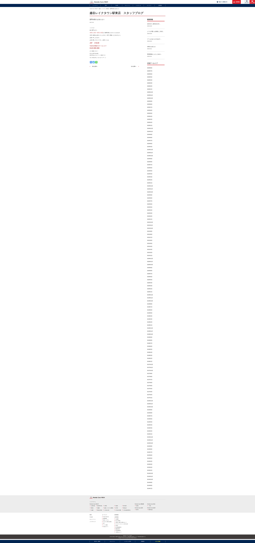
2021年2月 (149, 252)
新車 (106, 5)
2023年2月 (149, 179)
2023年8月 (149, 161)
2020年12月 (150, 258)
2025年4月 (149, 116)
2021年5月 (149, 243)
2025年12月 (150, 92)
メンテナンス (138, 5)
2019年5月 (149, 313)
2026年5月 (149, 77)
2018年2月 (149, 358)
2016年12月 (150, 400)
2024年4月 (149, 146)
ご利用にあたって (118, 532)
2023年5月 (149, 170)
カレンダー (247, 2)
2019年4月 (149, 316)
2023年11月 (150, 152)
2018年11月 (150, 331)
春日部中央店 (99, 505)
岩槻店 (98, 507)
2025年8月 (149, 104)
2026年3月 (149, 83)
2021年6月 (149, 240)
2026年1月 (149, 89)
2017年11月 (150, 367)
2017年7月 (149, 379)
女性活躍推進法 (118, 530)
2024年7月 (149, 140)
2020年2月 (149, 288)
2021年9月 (149, 231)
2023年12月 (150, 149)
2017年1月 (149, 397)
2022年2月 (149, 216)
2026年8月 (149, 67)
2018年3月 (149, 355)
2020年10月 (150, 264)
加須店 (116, 505)
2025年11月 (150, 95)
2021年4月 (149, 246)
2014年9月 (149, 482)
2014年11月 (150, 476)
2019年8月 (149, 304)
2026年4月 (149, 80)
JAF (103, 523)
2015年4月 (149, 461)
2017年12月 (150, 364)
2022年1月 (149, 219)
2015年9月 (149, 446)
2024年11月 (150, 131)
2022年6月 (149, 204)
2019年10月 (150, 300)
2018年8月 (149, 340)
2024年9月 (149, 134)
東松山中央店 (99, 510)
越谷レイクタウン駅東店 (108, 507)
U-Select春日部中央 (126, 510)
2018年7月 (149, 343)
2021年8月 (149, 234)
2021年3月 (149, 249)
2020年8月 (149, 270)
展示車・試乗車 (97, 541)
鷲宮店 (92, 507)
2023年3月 (149, 176)
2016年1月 (149, 434)
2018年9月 (149, 337)
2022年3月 (149, 213)
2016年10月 (150, 406)
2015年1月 (149, 470)
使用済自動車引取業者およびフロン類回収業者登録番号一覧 (136, 536)
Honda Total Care (106, 516)
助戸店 (137, 509)
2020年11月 (150, 261)
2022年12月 (150, 186)
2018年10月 (150, 334)
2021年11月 (150, 225)
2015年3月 (149, 464)
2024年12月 (150, 128)
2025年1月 (149, 125)
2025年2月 (149, 122)
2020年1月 (149, 291)
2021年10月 (150, 228)
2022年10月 (150, 192)
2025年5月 (149, 113)
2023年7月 (149, 164)
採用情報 (237, 1)
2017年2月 (149, 394)
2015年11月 (150, 440)
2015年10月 (150, 443)
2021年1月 (149, 255)
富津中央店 (151, 509)
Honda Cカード (105, 526)
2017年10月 (150, 370)
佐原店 (137, 505)
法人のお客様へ (118, 520)
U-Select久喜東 (118, 510)
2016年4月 (149, 424)
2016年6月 (149, 418)
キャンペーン (127, 5)
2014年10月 (150, 479)
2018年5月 (149, 349)
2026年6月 (149, 74)
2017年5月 (149, 385)
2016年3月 (149, 428)
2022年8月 (149, 198)
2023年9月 (149, 158)
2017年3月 (149, 391)
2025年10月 (150, 98)
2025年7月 (149, 107)
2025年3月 (149, 119)
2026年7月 (149, 71)
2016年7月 (149, 415)
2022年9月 (149, 195)
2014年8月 (149, 485)
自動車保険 (105, 518)
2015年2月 (149, 467)
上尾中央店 (93, 505)
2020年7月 (149, 273)
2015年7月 (149, 452)
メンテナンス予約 (127, 541)
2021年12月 (150, 222)
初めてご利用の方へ (223, 1)
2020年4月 (149, 282)
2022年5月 (149, 207)
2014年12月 (150, 473)
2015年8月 (149, 449)
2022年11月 (150, 189)
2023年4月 (149, 173)
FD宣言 (117, 525)
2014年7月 (149, 488)
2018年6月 (149, 346)
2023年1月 (149, 182)
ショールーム (95, 5)
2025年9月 (149, 101)
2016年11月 (150, 403)
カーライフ (149, 5)
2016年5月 (149, 421)
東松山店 (125, 507)
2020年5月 (149, 279)
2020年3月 (149, 285)
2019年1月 (149, 325)
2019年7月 (149, 306)
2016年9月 (149, 409)
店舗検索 (142, 541)
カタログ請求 (252, 2)
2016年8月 (149, 412)
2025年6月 (149, 110)
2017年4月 (149, 388)
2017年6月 (149, 382)
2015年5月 (149, 458)
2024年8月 (149, 137)
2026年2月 (149, 86)
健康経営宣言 (118, 528)
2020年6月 (149, 276)
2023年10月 (150, 155)
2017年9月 (149, 373)
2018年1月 (149, 361)
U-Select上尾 (106, 510)
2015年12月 (150, 437)
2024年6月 (149, 143)
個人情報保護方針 (118, 527)
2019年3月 (149, 319)
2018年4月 (149, 352)
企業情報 (160, 5)
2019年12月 (150, 294)
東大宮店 (125, 505)
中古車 (116, 5)
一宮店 (150, 505)
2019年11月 (150, 297)
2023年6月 (149, 167)
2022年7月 (149, 201)
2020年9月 (149, 267)
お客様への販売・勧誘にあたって (121, 522)
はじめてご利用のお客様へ (107, 521)
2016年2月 (149, 431)
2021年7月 (149, 237)
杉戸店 (116, 507)
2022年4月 (149, 210)
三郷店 (92, 510)
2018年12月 (150, 328)
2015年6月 (149, 455)
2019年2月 (149, 322)
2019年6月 (149, 310)
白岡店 (105, 505)
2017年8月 (149, 376)
